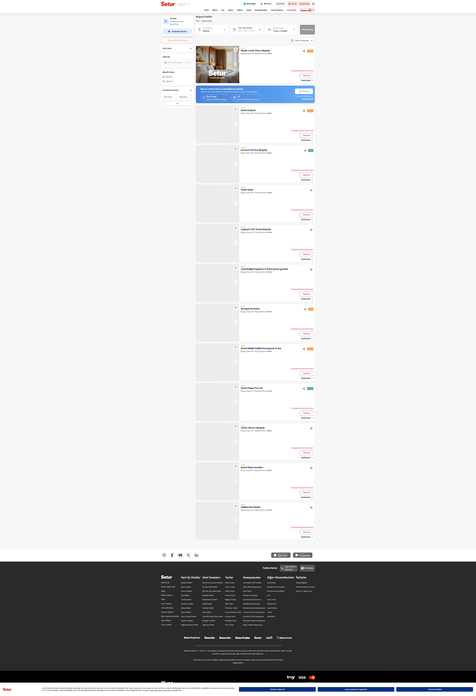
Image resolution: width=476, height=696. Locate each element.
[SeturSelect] (269, 637)
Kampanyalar (261, 10)
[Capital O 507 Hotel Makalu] (217, 243)
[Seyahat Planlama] (312, 3)
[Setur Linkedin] (197, 558)
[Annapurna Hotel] (217, 322)
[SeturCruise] (242, 637)
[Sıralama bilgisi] (292, 40)
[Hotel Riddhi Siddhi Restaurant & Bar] (217, 362)
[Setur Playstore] (304, 557)
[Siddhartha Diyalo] (217, 521)
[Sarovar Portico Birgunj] (217, 164)
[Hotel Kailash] (217, 124)
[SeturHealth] (284, 637)
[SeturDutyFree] (192, 637)
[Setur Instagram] (165, 558)
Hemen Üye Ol (307, 99)
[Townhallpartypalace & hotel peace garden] (217, 283)
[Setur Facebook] (173, 558)
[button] (302, 40)
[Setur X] (189, 558)
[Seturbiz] (209, 637)
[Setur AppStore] (282, 557)
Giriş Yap (305, 91)
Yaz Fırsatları (277, 10)
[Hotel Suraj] (217, 203)
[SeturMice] (225, 637)
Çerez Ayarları (166, 625)
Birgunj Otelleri (207, 21)
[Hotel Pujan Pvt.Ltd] (217, 402)
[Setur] (168, 4)
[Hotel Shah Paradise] (217, 481)
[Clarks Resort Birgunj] (217, 441)
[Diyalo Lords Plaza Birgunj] (217, 64)
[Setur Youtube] (181, 558)
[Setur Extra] (307, 10)
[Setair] (258, 637)
